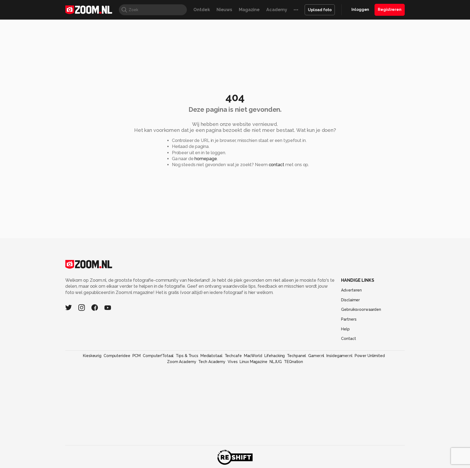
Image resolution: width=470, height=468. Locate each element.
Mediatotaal (211, 356)
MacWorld (253, 356)
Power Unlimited (370, 356)
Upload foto (320, 10)
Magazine (249, 9)
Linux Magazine (253, 361)
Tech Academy (211, 361)
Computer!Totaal (158, 356)
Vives (232, 361)
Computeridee (117, 356)
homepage (205, 158)
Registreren (389, 9)
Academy (276, 9)
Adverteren (351, 290)
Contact (348, 338)
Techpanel (296, 356)
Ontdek (201, 9)
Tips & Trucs (187, 356)
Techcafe (233, 356)
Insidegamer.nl (339, 356)
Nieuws (224, 9)
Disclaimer (350, 300)
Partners (348, 319)
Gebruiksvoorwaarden (361, 309)
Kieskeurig (92, 356)
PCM (136, 356)
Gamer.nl (316, 356)
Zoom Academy (181, 361)
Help (345, 329)
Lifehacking (274, 356)
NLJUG (276, 361)
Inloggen (360, 9)
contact (276, 164)
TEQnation (293, 361)
